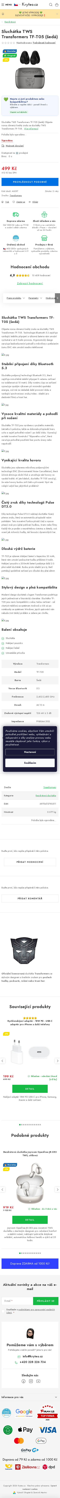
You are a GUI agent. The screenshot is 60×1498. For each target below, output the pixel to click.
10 (38, 1124)
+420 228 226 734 (33, 1362)
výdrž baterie (24, 548)
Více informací (31, 128)
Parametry (33, 298)
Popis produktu (14, 298)
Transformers (16, 195)
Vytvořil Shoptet (24, 1492)
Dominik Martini (40, 1492)
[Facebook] (23, 1381)
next (57, 1060)
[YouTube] (38, 1381)
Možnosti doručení (15, 145)
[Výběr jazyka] (17, 5)
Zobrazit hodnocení (30, 283)
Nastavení (30, 752)
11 (40, 1124)
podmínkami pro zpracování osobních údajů (30, 1311)
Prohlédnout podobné (30, 181)
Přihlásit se (46, 1301)
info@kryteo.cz (33, 1356)
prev (2, 1060)
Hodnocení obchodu (30, 267)
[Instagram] (31, 1381)
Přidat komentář (30, 898)
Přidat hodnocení (30, 862)
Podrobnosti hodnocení (44, 42)
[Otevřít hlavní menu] (6, 4)
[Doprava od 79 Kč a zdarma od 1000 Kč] (30, 1466)
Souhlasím (30, 763)
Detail (30, 1089)
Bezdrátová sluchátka (46, 795)
